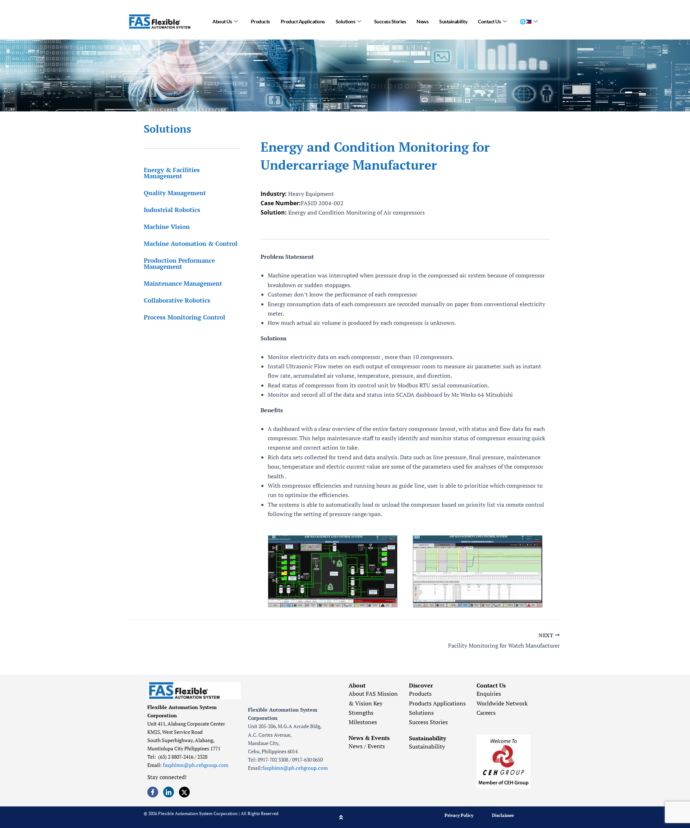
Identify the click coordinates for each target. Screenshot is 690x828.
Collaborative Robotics (177, 300)
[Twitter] (184, 792)
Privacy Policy (459, 815)
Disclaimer (503, 815)
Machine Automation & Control (191, 243)
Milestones (363, 722)
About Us (222, 21)
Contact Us (489, 21)
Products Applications (437, 703)
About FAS (362, 694)
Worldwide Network (502, 703)
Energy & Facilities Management (172, 173)
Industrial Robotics (172, 210)
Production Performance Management (179, 263)
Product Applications (303, 21)
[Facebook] (152, 792)
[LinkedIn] (168, 792)
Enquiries (489, 694)
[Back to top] (341, 817)
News (422, 21)
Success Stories (390, 21)
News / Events (367, 746)
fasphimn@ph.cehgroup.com (195, 765)
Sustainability (453, 21)
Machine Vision (167, 226)
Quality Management (175, 193)
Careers (486, 713)
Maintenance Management (183, 283)
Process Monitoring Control (184, 317)
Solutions (345, 21)
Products (260, 21)
